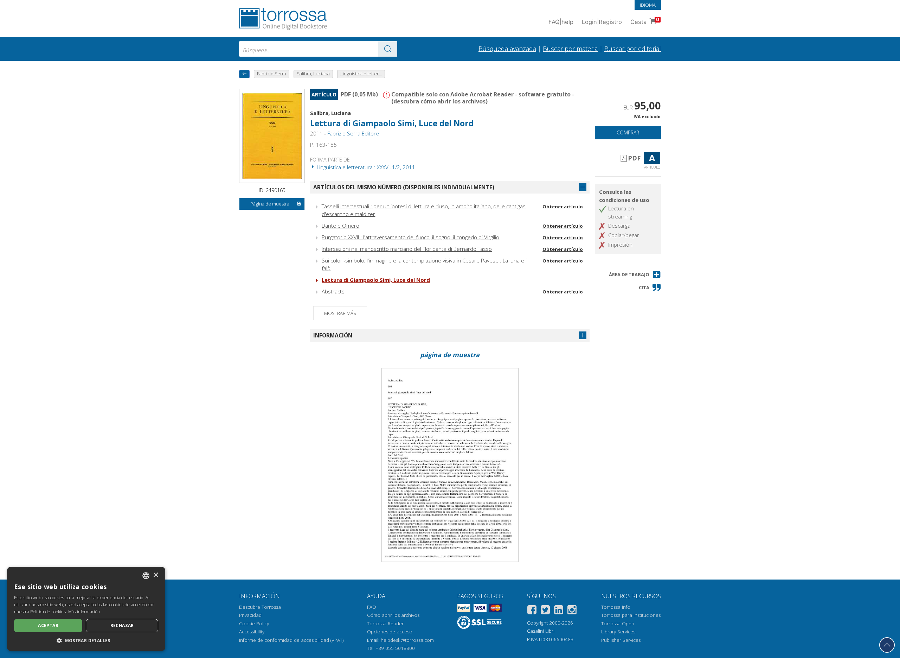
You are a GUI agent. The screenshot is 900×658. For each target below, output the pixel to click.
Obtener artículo (562, 206)
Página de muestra (269, 204)
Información (332, 335)
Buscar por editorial (632, 48)
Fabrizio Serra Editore (353, 133)
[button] (635, 274)
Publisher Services (621, 640)
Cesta (644, 21)
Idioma (648, 5)
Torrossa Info (615, 607)
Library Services (618, 631)
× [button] (155, 575)
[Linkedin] (559, 611)
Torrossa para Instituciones (631, 615)
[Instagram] (572, 611)
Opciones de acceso (389, 631)
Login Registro (602, 21)
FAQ (371, 607)
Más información (84, 612)
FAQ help (560, 21)
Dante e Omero (340, 225)
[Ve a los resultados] (387, 49)
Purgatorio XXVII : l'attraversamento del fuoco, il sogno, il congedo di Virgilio (410, 237)
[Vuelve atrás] (244, 74)
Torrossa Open (617, 623)
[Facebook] (532, 611)
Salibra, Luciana (330, 112)
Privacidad (250, 615)
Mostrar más (340, 313)
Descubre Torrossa (260, 607)
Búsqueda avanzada (507, 48)
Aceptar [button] (48, 625)
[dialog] (86, 609)
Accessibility (251, 631)
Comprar (628, 132)
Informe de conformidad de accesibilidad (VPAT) (291, 640)
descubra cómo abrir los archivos (439, 101)
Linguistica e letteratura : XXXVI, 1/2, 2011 (365, 167)
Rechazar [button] (122, 625)
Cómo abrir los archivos (393, 615)
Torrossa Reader (385, 623)
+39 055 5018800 (395, 648)
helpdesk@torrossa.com (407, 640)
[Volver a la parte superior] (887, 645)
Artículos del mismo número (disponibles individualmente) (403, 187)
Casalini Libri (540, 631)
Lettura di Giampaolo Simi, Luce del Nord (376, 279)
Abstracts (333, 291)
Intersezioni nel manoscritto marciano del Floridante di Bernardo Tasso (407, 248)
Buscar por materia (570, 48)
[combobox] (318, 49)
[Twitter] (545, 611)
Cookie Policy (254, 623)
